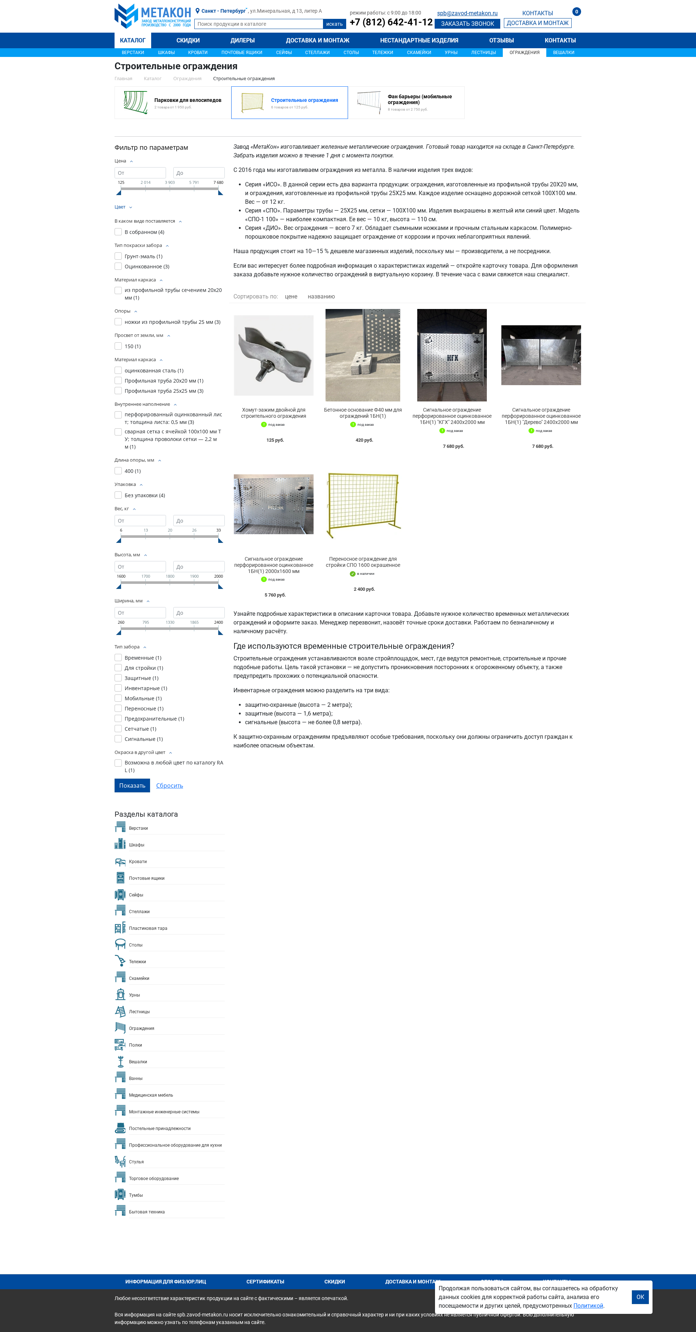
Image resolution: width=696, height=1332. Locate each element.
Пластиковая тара (148, 928)
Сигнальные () (144, 738)
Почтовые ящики (241, 52)
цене (291, 296)
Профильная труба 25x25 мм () (164, 390)
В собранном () (144, 231)
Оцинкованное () (147, 266)
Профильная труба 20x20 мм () (164, 380)
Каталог (133, 40)
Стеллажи (317, 52)
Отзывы (501, 40)
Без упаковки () (145, 495)
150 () (133, 346)
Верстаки (133, 52)
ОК (640, 1297)
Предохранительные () (154, 718)
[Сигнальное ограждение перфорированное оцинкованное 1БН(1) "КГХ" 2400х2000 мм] (452, 355)
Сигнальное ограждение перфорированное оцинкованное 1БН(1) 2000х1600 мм (273, 565)
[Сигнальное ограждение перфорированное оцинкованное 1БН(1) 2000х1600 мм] (274, 504)
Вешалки (564, 52)
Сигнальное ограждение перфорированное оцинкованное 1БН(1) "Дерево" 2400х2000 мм (541, 416)
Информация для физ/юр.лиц (165, 1281)
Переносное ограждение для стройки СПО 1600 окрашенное (363, 562)
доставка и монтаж (538, 23)
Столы (351, 52)
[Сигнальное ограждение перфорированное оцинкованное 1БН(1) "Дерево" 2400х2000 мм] (541, 355)
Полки (135, 1045)
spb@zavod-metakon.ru (467, 13)
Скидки (188, 40)
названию (321, 296)
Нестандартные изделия (419, 40)
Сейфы (284, 52)
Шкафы (166, 52)
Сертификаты (265, 1281)
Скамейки (419, 52)
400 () (133, 470)
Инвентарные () (146, 688)
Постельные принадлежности (160, 1128)
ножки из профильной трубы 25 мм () (172, 321)
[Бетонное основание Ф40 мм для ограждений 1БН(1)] (363, 355)
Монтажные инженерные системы (164, 1111)
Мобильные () (143, 698)
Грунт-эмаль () (143, 256)
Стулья (136, 1161)
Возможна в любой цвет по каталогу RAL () (174, 766)
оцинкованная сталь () (154, 370)
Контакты (560, 40)
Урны (451, 52)
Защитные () (141, 678)
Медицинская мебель (151, 1095)
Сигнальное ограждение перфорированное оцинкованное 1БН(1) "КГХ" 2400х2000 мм (452, 416)
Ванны (135, 1078)
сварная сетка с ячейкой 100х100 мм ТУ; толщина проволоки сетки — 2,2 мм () (173, 439)
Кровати (198, 52)
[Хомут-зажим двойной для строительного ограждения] (274, 355)
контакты (537, 13)
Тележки (382, 52)
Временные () (143, 657)
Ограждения (525, 52)
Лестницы (483, 52)
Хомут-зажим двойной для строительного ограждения (273, 413)
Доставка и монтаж (317, 40)
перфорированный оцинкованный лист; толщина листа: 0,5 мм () (173, 418)
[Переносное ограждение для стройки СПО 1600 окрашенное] (363, 504)
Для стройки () (144, 667)
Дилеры (243, 40)
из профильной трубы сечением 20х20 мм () (173, 293)
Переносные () (144, 708)
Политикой (588, 1305)
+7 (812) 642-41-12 (391, 22)
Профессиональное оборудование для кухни (175, 1145)
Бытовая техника (147, 1212)
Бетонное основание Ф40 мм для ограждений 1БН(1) (363, 413)
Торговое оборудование (154, 1178)
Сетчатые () (140, 728)
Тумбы (136, 1195)
